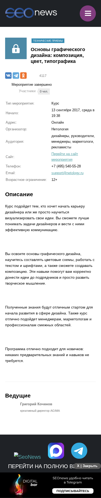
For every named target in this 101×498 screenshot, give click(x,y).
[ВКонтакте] (8, 75)
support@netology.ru (67, 173)
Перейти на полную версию (50, 466)
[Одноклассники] (23, 75)
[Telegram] (16, 75)
